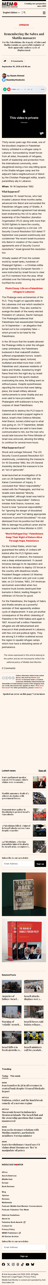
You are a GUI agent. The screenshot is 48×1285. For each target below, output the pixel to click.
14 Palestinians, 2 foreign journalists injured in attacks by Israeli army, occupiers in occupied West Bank (15, 844)
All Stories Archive (10, 1236)
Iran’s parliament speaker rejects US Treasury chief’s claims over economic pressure (15, 779)
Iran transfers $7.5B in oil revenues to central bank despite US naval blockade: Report (23, 1088)
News (4, 1083)
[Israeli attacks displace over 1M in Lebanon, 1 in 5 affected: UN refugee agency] (34, 986)
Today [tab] (5, 1076)
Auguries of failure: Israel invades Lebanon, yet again (11, 998)
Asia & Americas (9, 1176)
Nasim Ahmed (17, 75)
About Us (6, 1219)
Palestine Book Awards (12, 1222)
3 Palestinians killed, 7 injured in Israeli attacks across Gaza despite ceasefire (16, 828)
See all (42, 770)
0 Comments (17, 61)
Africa (4, 1172)
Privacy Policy (8, 1229)
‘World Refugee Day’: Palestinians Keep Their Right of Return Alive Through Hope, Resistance (24, 537)
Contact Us (7, 1226)
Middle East (7, 1179)
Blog (4, 1192)
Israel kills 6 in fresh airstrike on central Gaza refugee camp (11, 1049)
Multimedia (7, 1202)
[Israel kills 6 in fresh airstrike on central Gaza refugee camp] (12, 1037)
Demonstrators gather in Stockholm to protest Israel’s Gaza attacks (16, 812)
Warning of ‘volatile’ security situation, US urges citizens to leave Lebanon (11, 1023)
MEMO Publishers (10, 1233)
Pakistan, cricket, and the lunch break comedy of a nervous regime (22, 1102)
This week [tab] (15, 1076)
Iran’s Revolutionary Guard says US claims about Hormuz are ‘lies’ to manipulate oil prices (21, 1147)
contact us (38, 688)
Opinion (24, 25)
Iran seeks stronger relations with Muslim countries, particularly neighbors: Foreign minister (20, 1132)
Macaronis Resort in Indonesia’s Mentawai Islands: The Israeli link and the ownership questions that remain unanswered (22, 1116)
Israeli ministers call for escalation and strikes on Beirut (33, 1049)
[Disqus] (24, 730)
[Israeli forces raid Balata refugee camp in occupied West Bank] (34, 1011)
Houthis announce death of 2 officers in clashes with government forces (15, 795)
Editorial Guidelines (11, 1215)
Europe (5, 1183)
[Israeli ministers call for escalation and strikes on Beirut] (34, 1037)
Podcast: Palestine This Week (15, 1210)
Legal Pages (17, 1277)
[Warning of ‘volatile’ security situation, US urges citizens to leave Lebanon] (12, 1011)
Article (5, 1097)
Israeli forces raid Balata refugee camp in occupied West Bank (33, 1023)
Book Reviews (8, 1186)
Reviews (5, 1199)
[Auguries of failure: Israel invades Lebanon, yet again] (12, 986)
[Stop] (9, 89)
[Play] (5, 89)
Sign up (40, 864)
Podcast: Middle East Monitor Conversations (22, 1206)
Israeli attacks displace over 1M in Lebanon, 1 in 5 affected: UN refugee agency (33, 998)
